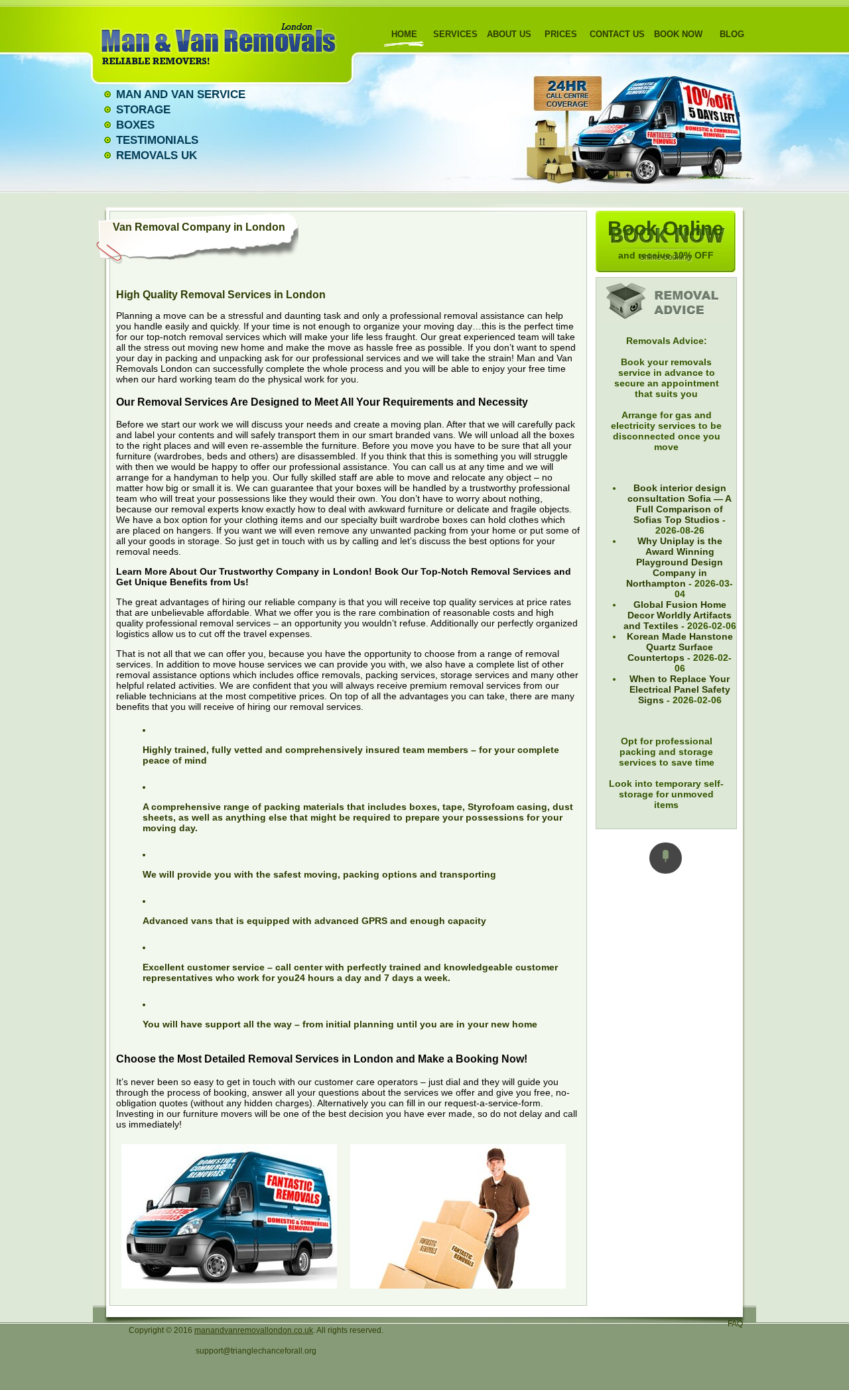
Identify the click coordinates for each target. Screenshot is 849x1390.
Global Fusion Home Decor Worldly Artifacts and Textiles (677, 615)
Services (455, 34)
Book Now (678, 34)
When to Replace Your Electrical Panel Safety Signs (679, 689)
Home (404, 34)
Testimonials (157, 140)
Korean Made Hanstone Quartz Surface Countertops (680, 647)
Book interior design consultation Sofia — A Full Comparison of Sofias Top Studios (679, 504)
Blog (732, 34)
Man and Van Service (180, 94)
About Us (509, 34)
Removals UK (156, 155)
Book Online (666, 239)
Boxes (135, 125)
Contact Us (617, 34)
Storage (143, 109)
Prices (561, 34)
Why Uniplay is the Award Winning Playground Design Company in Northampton (674, 562)
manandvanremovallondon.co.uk (253, 1330)
